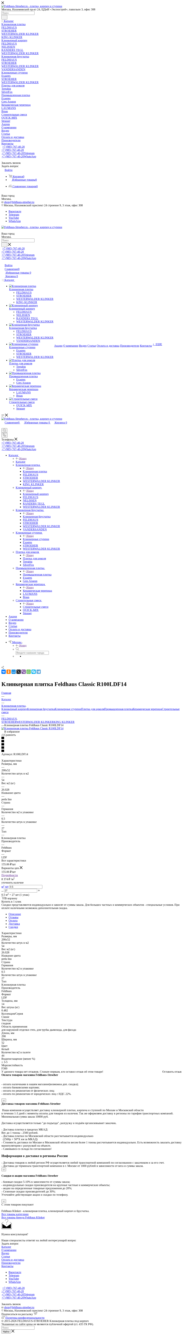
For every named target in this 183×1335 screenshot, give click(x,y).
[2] (91, 741)
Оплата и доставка (12, 1259)
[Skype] (33, 672)
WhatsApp (15, 221)
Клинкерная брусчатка (37, 516)
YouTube (14, 217)
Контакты (7, 1266)
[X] (18, 672)
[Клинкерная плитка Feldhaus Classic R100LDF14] (32, 728)
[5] (91, 751)
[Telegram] (38, 672)
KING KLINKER (64, 721)
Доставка (14, 923)
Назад (22, 458)
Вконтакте (15, 211)
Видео (5, 1253)
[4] (91, 747)
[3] (91, 744)
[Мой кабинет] (3, 426)
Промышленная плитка (37, 574)
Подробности (9, 875)
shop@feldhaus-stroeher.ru (19, 202)
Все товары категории (15, 1214)
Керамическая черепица (37, 590)
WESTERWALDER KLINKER (35, 721)
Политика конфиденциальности (24, 1317)
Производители (11, 1262)
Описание (15, 914)
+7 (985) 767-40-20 (13, 146)
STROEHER (8, 721)
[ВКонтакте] (3, 672)
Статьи (5, 1256)
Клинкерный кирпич (36, 493)
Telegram (14, 214)
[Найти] (4, 17)
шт (7, 886)
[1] (91, 738)
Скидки (13, 927)
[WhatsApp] (28, 672)
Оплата (13, 920)
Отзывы (13, 917)
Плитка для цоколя (34, 558)
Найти (6, 1331)
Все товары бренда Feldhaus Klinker (23, 1217)
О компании (8, 1250)
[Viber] (23, 672)
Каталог (21, 461)
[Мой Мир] (13, 672)
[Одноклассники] (8, 672)
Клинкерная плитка (35, 471)
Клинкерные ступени (36, 539)
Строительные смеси (35, 606)
